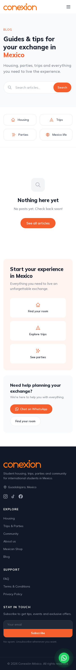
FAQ (6, 579)
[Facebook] (21, 496)
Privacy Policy (12, 594)
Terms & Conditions (16, 586)
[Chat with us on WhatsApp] (64, 658)
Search (62, 87)
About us (9, 541)
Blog (6, 557)
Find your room (25, 421)
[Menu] (68, 7)
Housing (9, 518)
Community (10, 534)
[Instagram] (5, 496)
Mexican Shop (13, 549)
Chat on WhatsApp (33, 409)
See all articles (38, 223)
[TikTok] (13, 496)
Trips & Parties (13, 526)
